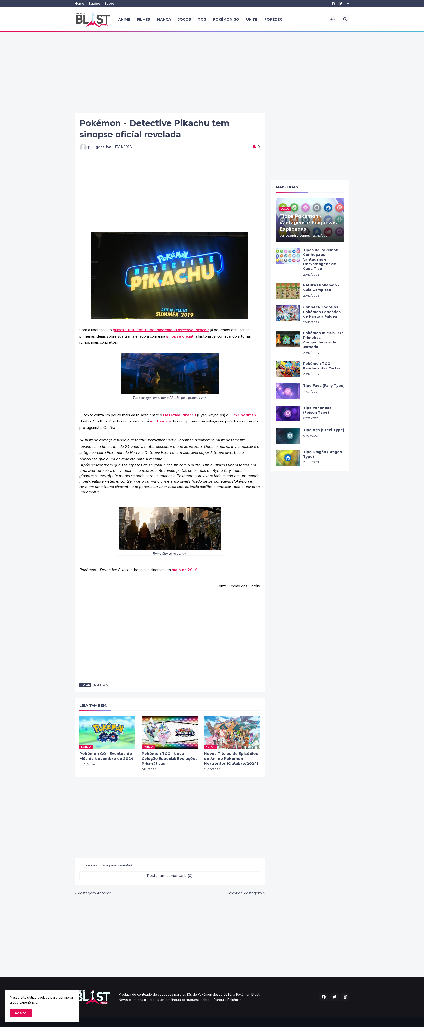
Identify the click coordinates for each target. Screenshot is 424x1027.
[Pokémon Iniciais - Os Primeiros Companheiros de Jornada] (288, 339)
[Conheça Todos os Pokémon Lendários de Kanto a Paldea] (288, 313)
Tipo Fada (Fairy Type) (323, 385)
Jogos (184, 19)
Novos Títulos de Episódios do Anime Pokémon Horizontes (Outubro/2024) (231, 758)
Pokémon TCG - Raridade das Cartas (322, 365)
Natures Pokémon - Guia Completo (321, 287)
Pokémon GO (226, 19)
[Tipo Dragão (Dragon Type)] (288, 458)
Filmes (143, 19)
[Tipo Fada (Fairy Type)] (288, 391)
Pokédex (273, 19)
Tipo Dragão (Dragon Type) (322, 454)
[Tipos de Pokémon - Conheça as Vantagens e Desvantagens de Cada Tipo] (288, 256)
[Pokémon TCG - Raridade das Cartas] (288, 369)
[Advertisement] (212, 72)
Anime (124, 19)
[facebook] (333, 3)
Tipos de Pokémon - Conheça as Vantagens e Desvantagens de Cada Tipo (322, 259)
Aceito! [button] (21, 1013)
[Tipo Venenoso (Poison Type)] (288, 413)
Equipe (94, 3)
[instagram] (348, 3)
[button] (333, 19)
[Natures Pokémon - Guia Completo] (288, 291)
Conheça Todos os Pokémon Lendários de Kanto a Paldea (322, 312)
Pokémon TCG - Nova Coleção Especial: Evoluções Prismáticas (170, 758)
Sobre (109, 3)
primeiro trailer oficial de (161, 330)
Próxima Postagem (245, 893)
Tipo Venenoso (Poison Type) (317, 410)
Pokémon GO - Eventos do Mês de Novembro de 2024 (106, 756)
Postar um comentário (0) (169, 875)
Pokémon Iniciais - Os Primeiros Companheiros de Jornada (323, 340)
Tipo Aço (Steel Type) (323, 430)
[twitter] (340, 3)
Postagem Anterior (94, 893)
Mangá (164, 19)
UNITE (251, 19)
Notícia (101, 685)
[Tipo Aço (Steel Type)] (288, 436)
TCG (202, 19)
